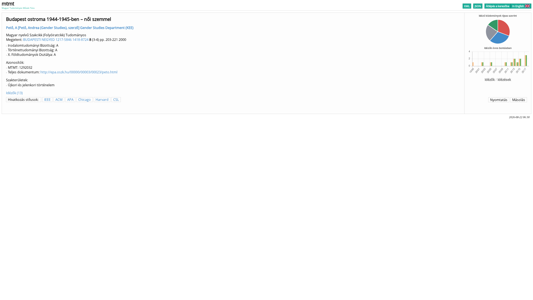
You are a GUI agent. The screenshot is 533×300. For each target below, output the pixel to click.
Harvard (102, 99)
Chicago (84, 99)
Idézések (504, 79)
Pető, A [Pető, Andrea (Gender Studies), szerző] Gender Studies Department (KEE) (69, 27)
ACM (58, 99)
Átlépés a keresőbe (497, 6)
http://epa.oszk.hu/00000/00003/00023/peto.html (78, 72)
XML (467, 6)
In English (518, 6)
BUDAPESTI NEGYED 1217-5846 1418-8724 (55, 39)
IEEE (47, 99)
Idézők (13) (14, 93)
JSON (478, 6)
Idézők (490, 79)
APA (70, 99)
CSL (116, 99)
